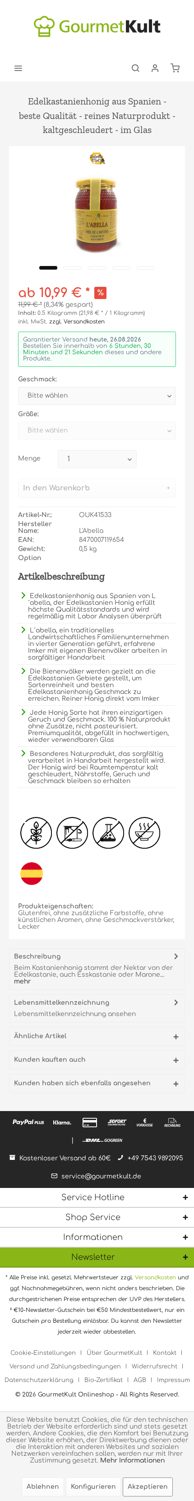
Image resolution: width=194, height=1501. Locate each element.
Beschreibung (37, 956)
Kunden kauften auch (50, 1059)
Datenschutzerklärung (39, 1380)
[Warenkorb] (175, 68)
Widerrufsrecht (154, 1366)
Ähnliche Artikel (40, 1036)
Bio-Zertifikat (103, 1380)
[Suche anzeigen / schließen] (135, 68)
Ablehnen (43, 1486)
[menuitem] (18, 68)
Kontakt (164, 1353)
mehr (22, 981)
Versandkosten (155, 1277)
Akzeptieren (148, 1486)
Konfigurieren (93, 1486)
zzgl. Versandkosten (77, 321)
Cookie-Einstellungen (43, 1353)
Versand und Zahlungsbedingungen (65, 1366)
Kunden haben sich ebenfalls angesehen (82, 1083)
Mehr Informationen (132, 1460)
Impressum (173, 1380)
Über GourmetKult (114, 1353)
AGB (140, 1380)
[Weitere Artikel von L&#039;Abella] (97, 158)
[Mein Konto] (155, 68)
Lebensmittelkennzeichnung (61, 1002)
